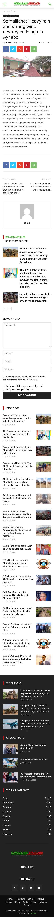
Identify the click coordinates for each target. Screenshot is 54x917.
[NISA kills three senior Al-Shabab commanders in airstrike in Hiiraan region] (43, 564)
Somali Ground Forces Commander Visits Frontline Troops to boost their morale (17, 514)
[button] (50, 4)
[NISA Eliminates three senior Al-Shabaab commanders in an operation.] (43, 580)
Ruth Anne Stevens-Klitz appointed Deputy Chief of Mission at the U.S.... (15, 595)
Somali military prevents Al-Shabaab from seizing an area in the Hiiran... (18, 450)
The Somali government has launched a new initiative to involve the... (17, 434)
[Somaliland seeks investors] (10, 763)
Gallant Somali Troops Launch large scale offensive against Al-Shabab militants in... (35, 693)
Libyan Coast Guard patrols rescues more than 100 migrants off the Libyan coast (14, 188)
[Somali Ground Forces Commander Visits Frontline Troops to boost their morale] (43, 515)
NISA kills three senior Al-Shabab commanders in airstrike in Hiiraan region (15, 563)
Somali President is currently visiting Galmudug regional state (17, 627)
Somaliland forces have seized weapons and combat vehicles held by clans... (17, 418)
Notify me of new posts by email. (20, 390)
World (25, 902)
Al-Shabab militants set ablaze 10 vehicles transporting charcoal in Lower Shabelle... (18, 482)
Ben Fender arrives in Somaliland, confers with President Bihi (40, 186)
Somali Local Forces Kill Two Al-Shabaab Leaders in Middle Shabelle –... (18, 466)
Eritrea (33, 902)
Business (43, 902)
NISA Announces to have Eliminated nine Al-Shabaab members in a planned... (16, 643)
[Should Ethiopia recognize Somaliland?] (10, 749)
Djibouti (41, 899)
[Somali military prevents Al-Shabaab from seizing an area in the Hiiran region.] (10, 297)
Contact (27, 905)
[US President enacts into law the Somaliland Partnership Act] (10, 777)
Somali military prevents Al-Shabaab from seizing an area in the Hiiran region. (35, 297)
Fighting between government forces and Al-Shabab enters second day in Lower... (17, 611)
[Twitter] (31, 888)
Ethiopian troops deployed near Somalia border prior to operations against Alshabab (34, 708)
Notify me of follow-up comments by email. (24, 386)
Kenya (17, 902)
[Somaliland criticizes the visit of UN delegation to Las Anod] (43, 549)
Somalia (31, 899)
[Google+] (23, 888)
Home (5, 11)
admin (9, 42)
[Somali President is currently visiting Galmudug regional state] (43, 628)
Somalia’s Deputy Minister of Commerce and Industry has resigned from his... (17, 659)
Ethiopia (8, 902)
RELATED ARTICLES (15, 237)
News (13, 11)
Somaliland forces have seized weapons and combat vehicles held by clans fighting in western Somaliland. (33, 255)
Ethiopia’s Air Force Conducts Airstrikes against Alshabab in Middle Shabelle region (35, 723)
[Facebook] (15, 888)
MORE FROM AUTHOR (16, 241)
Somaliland (14, 16)
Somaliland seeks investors (34, 759)
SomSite (32, 913)
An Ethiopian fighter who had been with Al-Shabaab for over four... (17, 498)
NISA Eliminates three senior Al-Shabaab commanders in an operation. (18, 579)
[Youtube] (39, 888)
